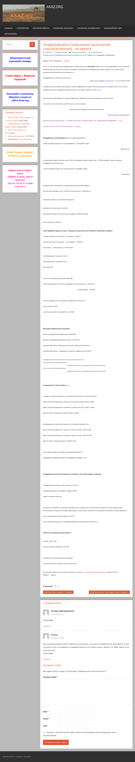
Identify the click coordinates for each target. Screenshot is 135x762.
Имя (45, 711)
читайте (78, 126)
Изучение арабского (63, 28)
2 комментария (96, 52)
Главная (9, 28)
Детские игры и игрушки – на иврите (58, 592)
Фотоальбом (11, 34)
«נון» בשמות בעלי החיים (17, 130)
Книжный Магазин (113, 28)
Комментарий (50, 677)
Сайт (45, 726)
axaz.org (55, 7)
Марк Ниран (61, 52)
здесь (66, 61)
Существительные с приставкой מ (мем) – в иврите (108, 592)
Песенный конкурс (16, 136)
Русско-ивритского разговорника (94, 572)
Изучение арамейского (89, 28)
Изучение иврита (41, 28)
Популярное (23, 28)
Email (46, 718)
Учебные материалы (78, 52)
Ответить (47, 626)
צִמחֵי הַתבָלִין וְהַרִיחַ (25, 139)
